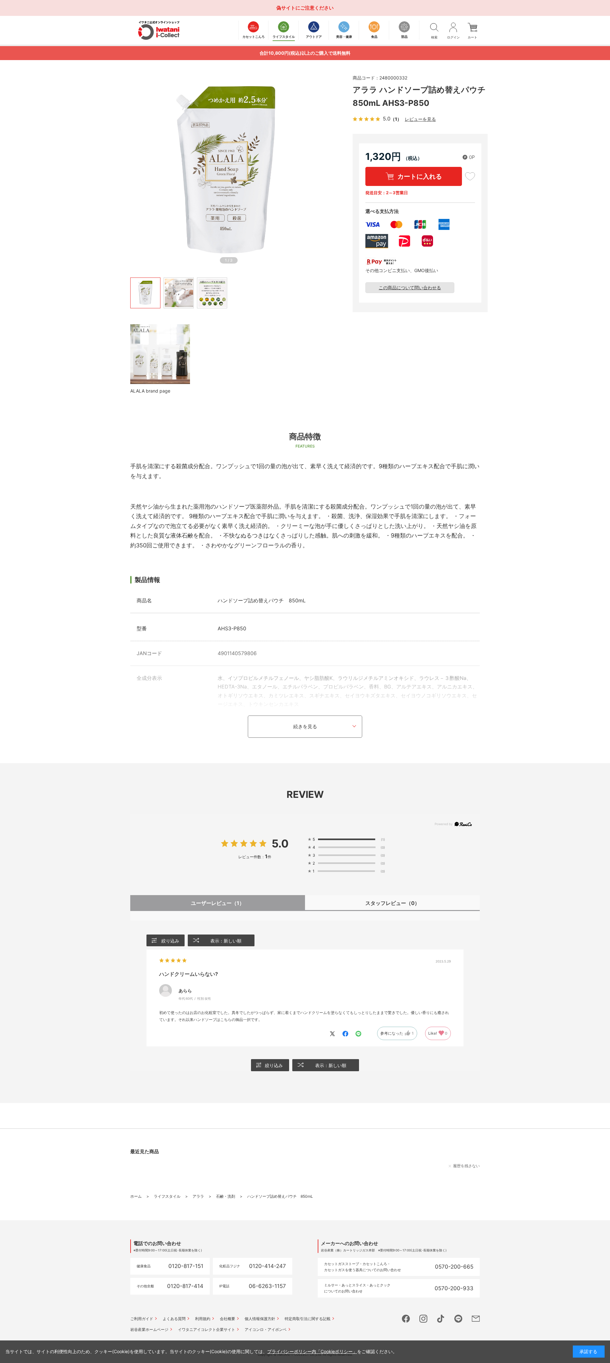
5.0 (280, 843)
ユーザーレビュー (217, 903)
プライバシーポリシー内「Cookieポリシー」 (312, 1351)
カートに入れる (419, 176)
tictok (441, 1319)
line (458, 1319)
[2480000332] (145, 293)
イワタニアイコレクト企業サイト (206, 1329)
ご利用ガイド (141, 1318)
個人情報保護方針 (260, 1318)
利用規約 (202, 1318)
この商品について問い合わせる (410, 287)
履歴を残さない (466, 1165)
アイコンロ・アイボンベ (266, 1329)
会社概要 (227, 1318)
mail (476, 1319)
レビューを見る (420, 119)
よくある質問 (174, 1318)
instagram (423, 1319)
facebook (406, 1319)
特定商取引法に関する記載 (307, 1318)
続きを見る (305, 727)
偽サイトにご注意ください (305, 8)
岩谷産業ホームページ (149, 1329)
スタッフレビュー (392, 903)
